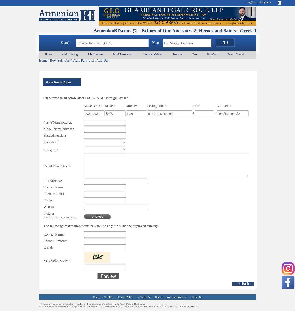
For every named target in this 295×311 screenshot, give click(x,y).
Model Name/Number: (59, 129)
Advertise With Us (176, 296)
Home (43, 60)
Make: (110, 106)
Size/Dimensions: (55, 135)
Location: (224, 106)
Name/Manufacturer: (58, 122)
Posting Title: (157, 106)
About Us (108, 296)
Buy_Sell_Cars (60, 60)
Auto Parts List (83, 60)
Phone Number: (54, 194)
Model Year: (93, 106)
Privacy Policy (125, 296)
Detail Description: (57, 166)
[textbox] (112, 43)
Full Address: (53, 181)
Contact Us (196, 296)
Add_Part (102, 60)
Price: (196, 106)
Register (265, 2)
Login (250, 2)
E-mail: (49, 200)
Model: (131, 106)
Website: (49, 207)
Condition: (51, 142)
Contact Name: (54, 187)
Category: (51, 150)
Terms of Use (144, 296)
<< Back (243, 283)
